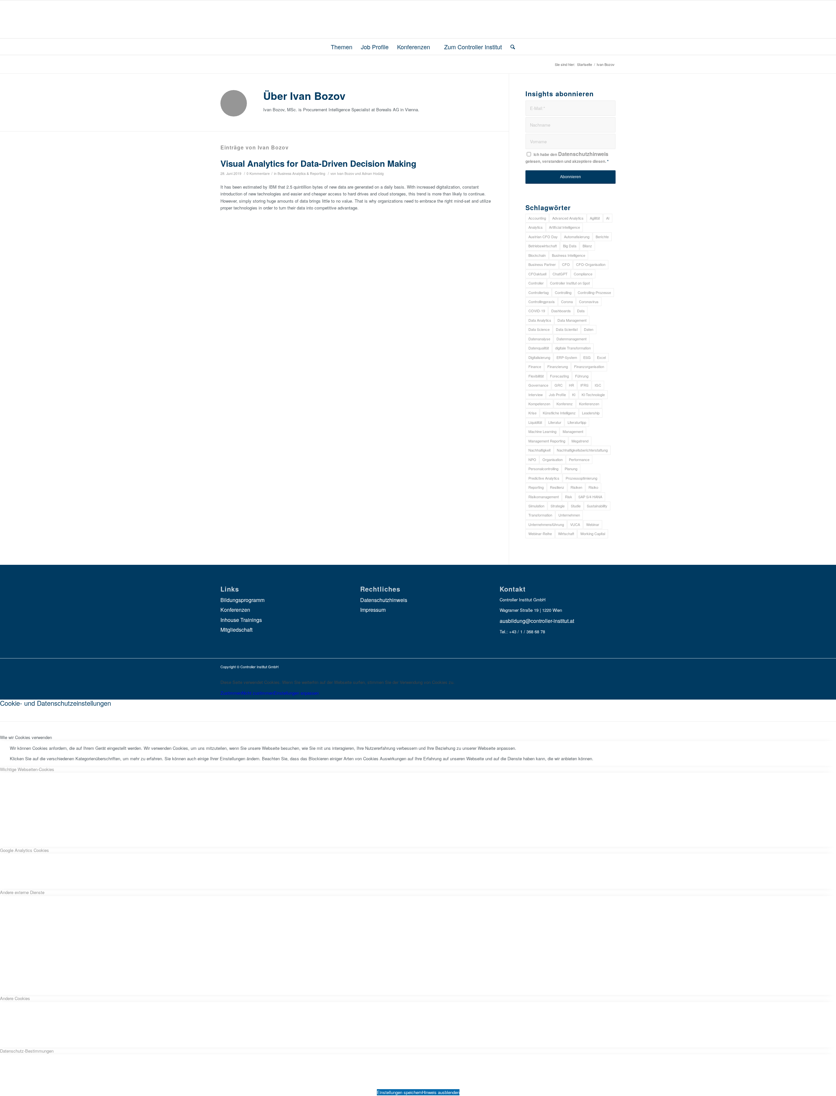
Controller (536, 283)
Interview (535, 394)
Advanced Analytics (568, 218)
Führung (581, 375)
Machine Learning (542, 431)
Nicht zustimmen (258, 693)
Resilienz (557, 487)
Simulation (536, 505)
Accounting (537, 218)
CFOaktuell (537, 273)
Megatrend (579, 440)
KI (573, 394)
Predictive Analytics (543, 478)
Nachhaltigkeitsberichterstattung (582, 450)
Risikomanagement (543, 496)
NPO (532, 459)
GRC (559, 385)
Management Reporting (546, 440)
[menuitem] (339, 47)
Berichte (602, 236)
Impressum (373, 609)
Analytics (535, 227)
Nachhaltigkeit (539, 450)
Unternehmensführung (546, 524)
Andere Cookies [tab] (15, 998)
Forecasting (559, 375)
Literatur (554, 422)
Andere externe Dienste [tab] (22, 892)
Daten (588, 329)
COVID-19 (536, 310)
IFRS (584, 385)
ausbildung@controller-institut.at (537, 621)
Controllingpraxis (541, 301)
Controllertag (538, 292)
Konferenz (564, 403)
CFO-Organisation (590, 264)
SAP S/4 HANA (590, 496)
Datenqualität (538, 347)
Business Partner (542, 264)
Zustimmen (231, 693)
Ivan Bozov (345, 173)
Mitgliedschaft (236, 629)
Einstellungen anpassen (296, 693)
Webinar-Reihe (540, 533)
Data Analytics (539, 320)
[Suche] (510, 47)
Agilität (595, 218)
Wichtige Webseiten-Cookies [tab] (27, 769)
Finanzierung (557, 366)
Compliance (583, 273)
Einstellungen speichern (399, 1092)
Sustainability (597, 505)
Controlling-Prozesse (594, 292)
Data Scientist (567, 329)
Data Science (539, 329)
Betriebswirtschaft (542, 245)
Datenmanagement (571, 338)
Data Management (572, 320)
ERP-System (566, 357)
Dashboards (561, 310)
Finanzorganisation (589, 366)
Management (573, 431)
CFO (566, 264)
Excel (601, 357)
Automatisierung (576, 236)
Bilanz (587, 245)
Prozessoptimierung (581, 478)
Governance (538, 385)
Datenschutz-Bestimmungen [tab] (27, 1051)
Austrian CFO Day (543, 236)
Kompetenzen (539, 403)
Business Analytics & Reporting (301, 173)
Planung (571, 468)
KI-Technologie (593, 394)
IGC (598, 385)
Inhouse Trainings (241, 620)
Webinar (592, 524)
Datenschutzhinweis (583, 154)
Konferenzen (589, 403)
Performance (579, 459)
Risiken (576, 487)
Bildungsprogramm (242, 600)
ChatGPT (560, 273)
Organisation (552, 459)
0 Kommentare (258, 173)
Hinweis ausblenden (440, 1092)
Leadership (591, 412)
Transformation (540, 514)
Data (581, 310)
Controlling (563, 292)
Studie (576, 505)
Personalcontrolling (543, 468)
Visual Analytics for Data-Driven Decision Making (318, 163)
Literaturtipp (577, 422)
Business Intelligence (568, 255)
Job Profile (557, 394)
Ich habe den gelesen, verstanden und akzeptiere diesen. (567, 157)
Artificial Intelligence (564, 227)
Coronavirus (589, 301)
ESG (587, 357)
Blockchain (537, 255)
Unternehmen (569, 514)
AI (607, 218)
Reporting (536, 487)
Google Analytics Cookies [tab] (24, 850)
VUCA (575, 524)
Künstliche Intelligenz (559, 412)
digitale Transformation (573, 347)
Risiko (593, 487)
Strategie (558, 505)
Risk (568, 496)
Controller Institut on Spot (570, 283)
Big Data (569, 245)
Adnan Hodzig (373, 173)
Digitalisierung (539, 357)
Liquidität (535, 422)
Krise (532, 412)
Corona (567, 301)
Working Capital (592, 533)
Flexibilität (536, 375)
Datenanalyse (539, 338)
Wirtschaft (566, 533)
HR (571, 385)
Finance (534, 366)
